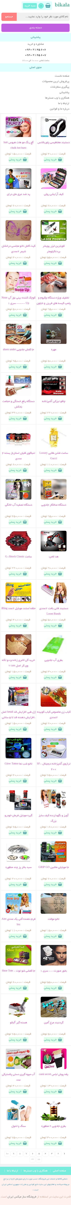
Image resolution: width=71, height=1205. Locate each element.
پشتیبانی (64, 92)
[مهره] (54, 343)
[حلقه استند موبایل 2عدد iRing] (18, 602)
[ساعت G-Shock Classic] (18, 550)
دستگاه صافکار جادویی (53, 505)
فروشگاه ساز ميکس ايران (21, 1197)
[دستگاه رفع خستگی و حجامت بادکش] (18, 395)
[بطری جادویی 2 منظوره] (54, 1120)
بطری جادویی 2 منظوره (53, 1126)
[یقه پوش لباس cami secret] (54, 1068)
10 (7, 1154)
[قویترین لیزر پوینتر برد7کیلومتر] (54, 240)
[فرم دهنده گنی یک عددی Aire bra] (18, 913)
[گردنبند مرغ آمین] (54, 1016)
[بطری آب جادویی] (54, 654)
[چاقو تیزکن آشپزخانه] (54, 395)
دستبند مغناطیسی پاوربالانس (54, 142)
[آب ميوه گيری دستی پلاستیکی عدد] (18, 1068)
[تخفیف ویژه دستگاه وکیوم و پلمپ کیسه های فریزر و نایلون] (54, 292)
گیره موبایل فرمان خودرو (18, 815)
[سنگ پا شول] (18, 1120)
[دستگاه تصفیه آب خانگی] (18, 499)
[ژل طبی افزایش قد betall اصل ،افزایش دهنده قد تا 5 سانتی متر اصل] (18, 706)
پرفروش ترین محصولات (55, 81)
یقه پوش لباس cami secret (53, 1074)
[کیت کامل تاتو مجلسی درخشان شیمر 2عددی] (18, 240)
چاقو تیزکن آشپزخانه (53, 401)
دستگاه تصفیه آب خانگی (18, 505)
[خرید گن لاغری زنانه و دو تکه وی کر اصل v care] (18, 654)
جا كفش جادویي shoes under (18, 349)
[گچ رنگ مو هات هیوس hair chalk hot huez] (18, 136)
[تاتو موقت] (54, 913)
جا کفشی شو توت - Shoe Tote (18, 971)
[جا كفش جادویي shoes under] (18, 343)
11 (39, 1160)
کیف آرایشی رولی (53, 194)
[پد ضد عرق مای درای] (18, 188)
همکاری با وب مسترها (57, 98)
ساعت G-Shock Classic (18, 556)
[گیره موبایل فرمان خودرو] (18, 809)
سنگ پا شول (18, 1126)
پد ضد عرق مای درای (18, 194)
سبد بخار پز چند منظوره (19, 867)
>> (32, 1160)
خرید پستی (50, 159)
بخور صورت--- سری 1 (53, 971)
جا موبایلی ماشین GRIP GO (53, 867)
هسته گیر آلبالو (18, 1022)
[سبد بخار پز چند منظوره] (18, 861)
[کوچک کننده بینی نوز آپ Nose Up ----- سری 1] (18, 292)
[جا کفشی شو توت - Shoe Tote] (18, 965)
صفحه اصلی (59, 1171)
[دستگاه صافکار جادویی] (54, 499)
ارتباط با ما (63, 103)
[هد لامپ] (54, 550)
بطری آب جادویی (53, 660)
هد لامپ (53, 556)
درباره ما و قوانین (59, 109)
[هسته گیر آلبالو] (18, 1016)
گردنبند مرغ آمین (53, 1022)
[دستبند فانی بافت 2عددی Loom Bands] (54, 602)
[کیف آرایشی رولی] (54, 188)
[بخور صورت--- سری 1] (54, 965)
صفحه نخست (62, 76)
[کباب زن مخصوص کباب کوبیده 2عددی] (54, 706)
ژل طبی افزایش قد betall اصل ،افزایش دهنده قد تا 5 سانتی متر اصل (18, 717)
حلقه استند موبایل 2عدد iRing (18, 608)
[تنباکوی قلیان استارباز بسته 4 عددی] (18, 447)
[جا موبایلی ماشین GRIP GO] (54, 861)
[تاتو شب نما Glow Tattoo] (18, 758)
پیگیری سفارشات (59, 87)
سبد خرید (30, 5)
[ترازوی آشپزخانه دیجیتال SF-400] (54, 758)
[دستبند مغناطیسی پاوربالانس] (54, 136)
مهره (53, 349)
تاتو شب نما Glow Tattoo (18, 764)
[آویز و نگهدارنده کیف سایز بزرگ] (54, 809)
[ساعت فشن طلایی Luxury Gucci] (54, 447)
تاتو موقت (53, 919)
